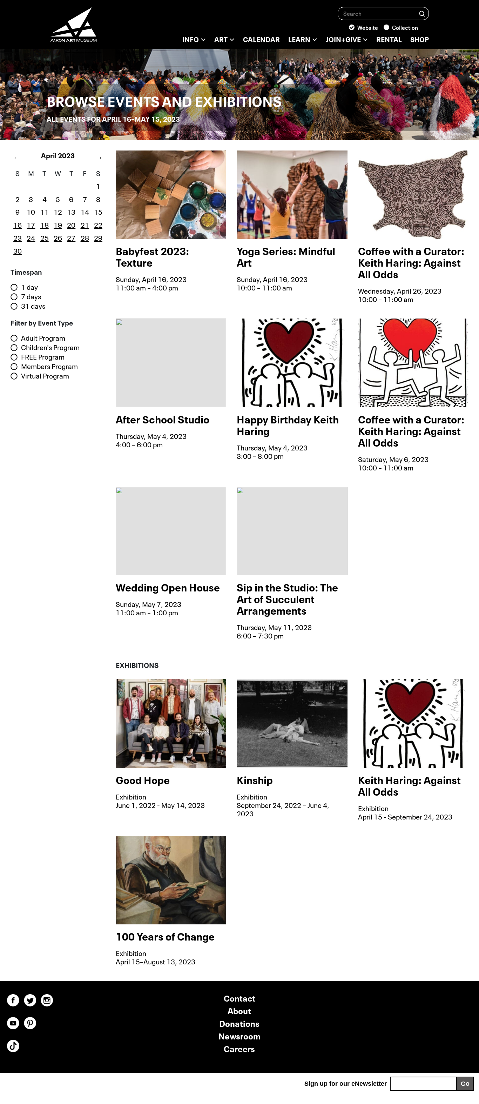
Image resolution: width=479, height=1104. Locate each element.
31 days (33, 305)
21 (85, 224)
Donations (239, 1023)
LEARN (299, 38)
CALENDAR (261, 38)
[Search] (422, 13)
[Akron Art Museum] (92, 28)
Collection (405, 27)
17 (31, 224)
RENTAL (389, 38)
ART (221, 38)
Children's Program (50, 347)
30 (17, 250)
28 (85, 237)
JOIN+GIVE (343, 38)
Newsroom (239, 1035)
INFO (190, 38)
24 (31, 237)
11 (44, 211)
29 (98, 237)
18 (44, 224)
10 (31, 211)
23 (17, 237)
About (239, 1010)
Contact (239, 997)
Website (367, 27)
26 (58, 237)
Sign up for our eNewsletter (345, 1083)
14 (85, 211)
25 (44, 237)
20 (71, 224)
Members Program (49, 366)
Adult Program (43, 337)
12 (58, 211)
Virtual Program (45, 375)
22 (98, 224)
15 (98, 211)
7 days (31, 296)
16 (17, 224)
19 (58, 224)
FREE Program (43, 356)
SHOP (419, 38)
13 (71, 211)
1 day (29, 287)
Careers (239, 1048)
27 (71, 237)
